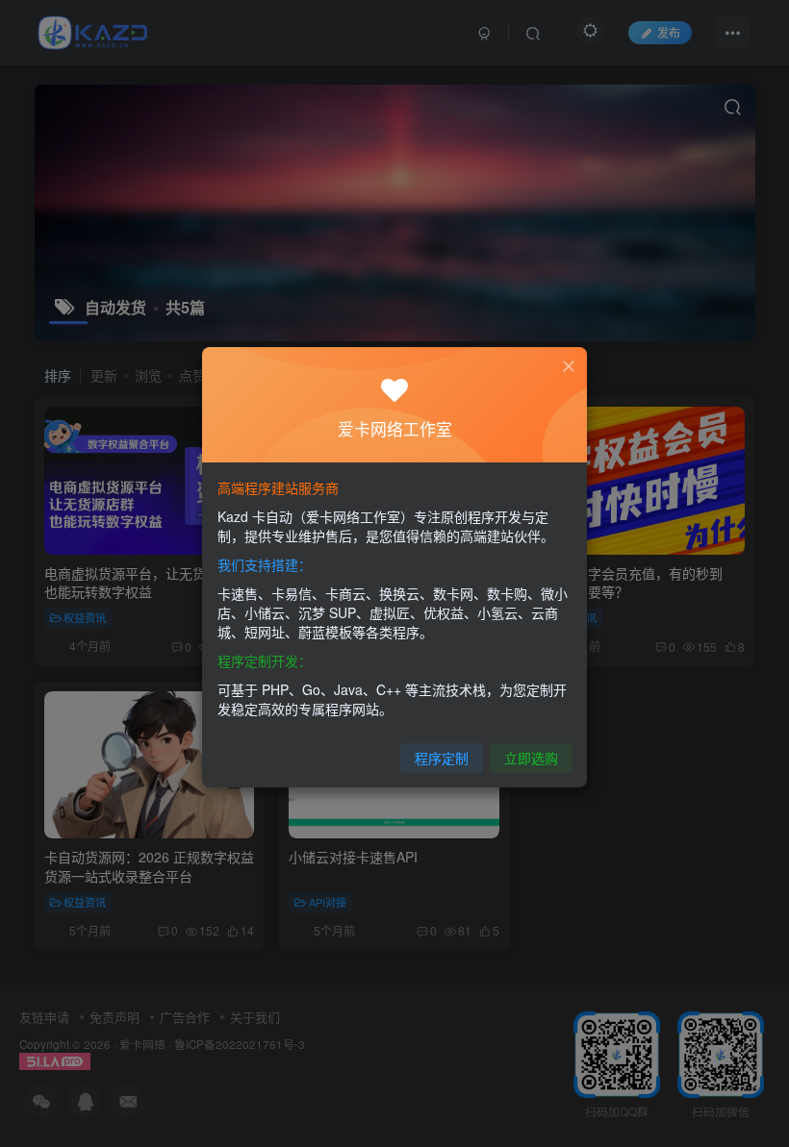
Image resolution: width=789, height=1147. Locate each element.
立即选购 (531, 757)
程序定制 (442, 757)
